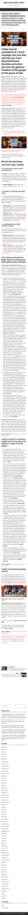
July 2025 (3, 778)
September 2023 (5, 831)
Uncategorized (4, 907)
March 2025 (4, 788)
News (2, 905)
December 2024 (5, 795)
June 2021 (3, 896)
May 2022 (3, 869)
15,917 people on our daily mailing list (14, 606)
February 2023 (4, 848)
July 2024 (3, 807)
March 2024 (4, 816)
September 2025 (5, 773)
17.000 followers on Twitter (17, 612)
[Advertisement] (14, 655)
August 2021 (4, 891)
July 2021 (3, 893)
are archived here (14, 212)
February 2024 (4, 819)
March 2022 (4, 874)
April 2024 (3, 814)
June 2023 (3, 838)
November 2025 (5, 768)
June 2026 (3, 752)
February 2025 (4, 790)
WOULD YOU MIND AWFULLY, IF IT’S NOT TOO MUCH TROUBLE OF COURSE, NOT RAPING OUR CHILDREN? (13, 721)
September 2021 (5, 888)
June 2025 (3, 780)
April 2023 (3, 843)
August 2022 (4, 862)
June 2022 (3, 867)
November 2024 (5, 797)
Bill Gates (23, 357)
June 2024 (3, 809)
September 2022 (5, 860)
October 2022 (4, 857)
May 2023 (3, 840)
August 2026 (4, 747)
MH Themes (22, 913)
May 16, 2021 (5, 28)
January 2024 (4, 821)
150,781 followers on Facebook (14, 609)
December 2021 (5, 881)
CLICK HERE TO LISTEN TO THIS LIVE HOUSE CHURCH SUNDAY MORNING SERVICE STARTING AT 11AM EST (14, 132)
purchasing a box (16, 581)
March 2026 (4, 759)
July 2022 (3, 864)
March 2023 (4, 845)
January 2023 (4, 850)
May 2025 (3, 783)
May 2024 (3, 812)
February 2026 (4, 761)
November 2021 (5, 884)
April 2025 (3, 785)
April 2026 (3, 756)
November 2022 (5, 855)
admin (11, 28)
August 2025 (4, 776)
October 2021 (4, 886)
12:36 (13, 383)
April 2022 (3, 872)
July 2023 (3, 836)
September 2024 (5, 802)
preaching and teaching (14, 267)
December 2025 (5, 766)
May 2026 (3, 754)
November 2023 (5, 826)
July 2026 (3, 749)
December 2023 (5, 824)
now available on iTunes (15, 281)
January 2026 (4, 764)
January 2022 (4, 879)
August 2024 (4, 804)
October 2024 (4, 800)
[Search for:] (14, 706)
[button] (26, 9)
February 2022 (4, 876)
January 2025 (4, 792)
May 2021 (3, 898)
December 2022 (5, 852)
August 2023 (4, 833)
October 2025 (4, 771)
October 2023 (4, 828)
